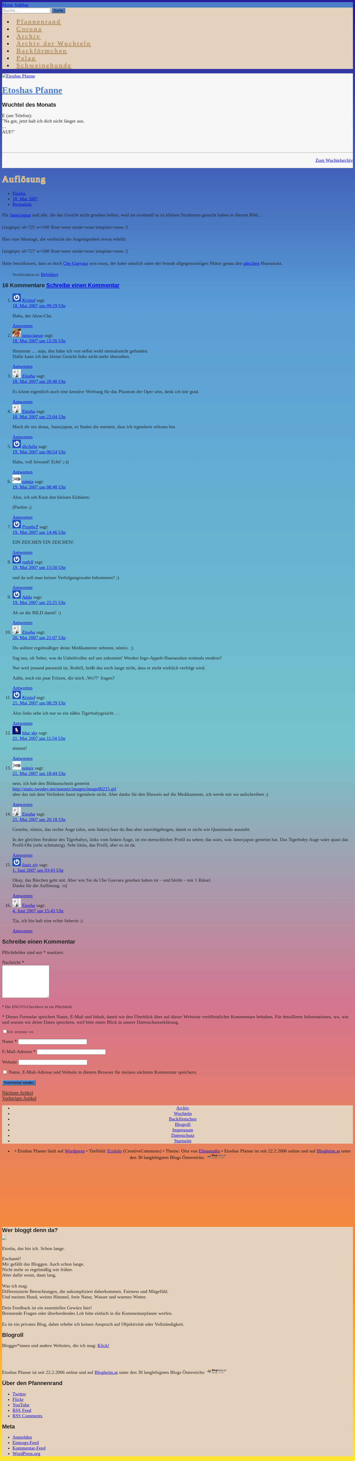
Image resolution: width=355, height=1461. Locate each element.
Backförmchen (41, 50)
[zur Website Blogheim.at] (221, 1157)
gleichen (251, 263)
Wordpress (75, 1151)
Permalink (22, 204)
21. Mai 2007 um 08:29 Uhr (39, 703)
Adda (27, 597)
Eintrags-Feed (25, 1442)
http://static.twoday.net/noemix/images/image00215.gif (64, 788)
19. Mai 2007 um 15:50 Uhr (39, 567)
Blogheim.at (328, 1151)
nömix (28, 481)
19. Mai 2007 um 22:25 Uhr (39, 602)
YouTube (20, 1404)
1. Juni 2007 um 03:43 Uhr (38, 870)
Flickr (18, 1399)
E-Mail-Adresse (19, 1051)
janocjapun (32, 335)
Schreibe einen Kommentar (83, 285)
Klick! (103, 1345)
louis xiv (30, 864)
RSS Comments (27, 1415)
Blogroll (182, 1124)
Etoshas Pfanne (32, 90)
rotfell (27, 562)
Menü (7, 4)
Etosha (18, 193)
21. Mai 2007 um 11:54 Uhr (38, 738)
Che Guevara (75, 263)
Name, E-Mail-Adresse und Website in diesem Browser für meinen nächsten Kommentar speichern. (103, 1072)
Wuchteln (183, 1113)
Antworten (22, 325)
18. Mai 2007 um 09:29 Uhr (39, 305)
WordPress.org (26, 1453)
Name (9, 1041)
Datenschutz (182, 1135)
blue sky (29, 732)
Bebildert (49, 274)
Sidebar (21, 4)
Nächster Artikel (17, 1092)
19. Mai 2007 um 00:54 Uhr (39, 451)
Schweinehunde (44, 65)
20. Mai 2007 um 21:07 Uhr (39, 637)
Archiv (182, 1108)
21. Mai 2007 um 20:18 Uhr (39, 819)
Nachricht (13, 962)
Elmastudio (209, 1151)
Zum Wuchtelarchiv (334, 160)
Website (9, 1062)
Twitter (19, 1393)
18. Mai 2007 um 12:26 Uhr (39, 340)
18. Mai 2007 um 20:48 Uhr (39, 381)
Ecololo (114, 1151)
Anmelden (22, 1437)
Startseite (183, 1140)
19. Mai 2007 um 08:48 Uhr (39, 487)
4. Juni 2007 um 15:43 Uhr (38, 910)
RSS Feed (21, 1410)
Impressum (182, 1129)
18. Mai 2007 (25, 198)
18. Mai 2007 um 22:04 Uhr (39, 416)
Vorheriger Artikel (19, 1098)
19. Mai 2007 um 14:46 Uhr (39, 532)
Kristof (28, 300)
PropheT (30, 526)
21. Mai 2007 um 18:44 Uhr (39, 773)
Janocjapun (20, 214)
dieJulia (29, 446)
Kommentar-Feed (28, 1448)
